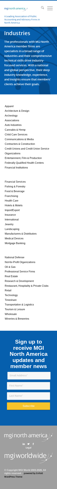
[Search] (41, 8)
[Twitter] (28, 444)
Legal (28, 448)
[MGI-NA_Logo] (23, 8)
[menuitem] (41, 8)
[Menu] (48, 8)
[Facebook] (33, 444)
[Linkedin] (23, 444)
